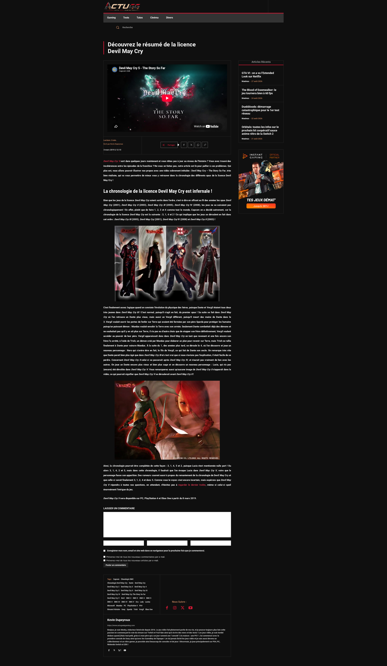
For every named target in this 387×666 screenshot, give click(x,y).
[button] (193, 27)
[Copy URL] (205, 145)
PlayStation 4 (132, 605)
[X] (191, 145)
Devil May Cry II (127, 590)
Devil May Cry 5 (113, 590)
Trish (136, 609)
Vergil (141, 609)
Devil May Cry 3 (127, 587)
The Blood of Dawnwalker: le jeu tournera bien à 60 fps (259, 91)
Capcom (116, 579)
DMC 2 (128, 598)
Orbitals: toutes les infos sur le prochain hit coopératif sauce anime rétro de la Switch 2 (260, 130)
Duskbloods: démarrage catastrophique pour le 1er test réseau (260, 110)
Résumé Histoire (113, 609)
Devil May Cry (140, 583)
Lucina (147, 602)
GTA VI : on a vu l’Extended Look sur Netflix (258, 74)
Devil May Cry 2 (113, 587)
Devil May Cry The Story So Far (133, 594)
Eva (137, 602)
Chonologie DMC (127, 579)
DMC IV (124, 602)
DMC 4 (142, 598)
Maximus (245, 81)
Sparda (129, 609)
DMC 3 (135, 598)
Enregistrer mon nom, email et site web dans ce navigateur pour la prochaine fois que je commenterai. (156, 550)
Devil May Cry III (141, 590)
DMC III (117, 602)
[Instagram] (175, 608)
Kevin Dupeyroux (116, 144)
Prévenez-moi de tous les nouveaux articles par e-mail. (132, 560)
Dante (131, 583)
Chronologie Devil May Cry (117, 583)
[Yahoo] (119, 650)
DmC (123, 598)
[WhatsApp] (198, 145)
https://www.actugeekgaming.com (121, 625)
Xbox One (149, 609)
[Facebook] (184, 145)
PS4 (140, 605)
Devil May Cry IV (113, 594)
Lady (142, 602)
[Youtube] (190, 608)
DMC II (110, 602)
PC (125, 605)
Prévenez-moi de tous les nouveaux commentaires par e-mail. (135, 557)
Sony (123, 609)
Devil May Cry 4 (141, 587)
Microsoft (111, 605)
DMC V (131, 602)
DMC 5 (148, 598)
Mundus (119, 605)
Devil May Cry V (111, 161)
